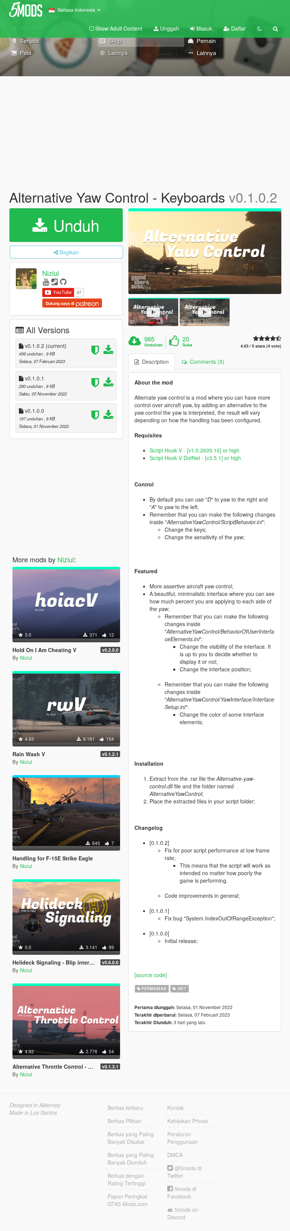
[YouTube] (45, 281)
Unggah (169, 28)
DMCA (175, 1155)
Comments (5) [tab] (205, 361)
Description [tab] (154, 361)
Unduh (74, 225)
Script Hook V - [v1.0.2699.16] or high (194, 450)
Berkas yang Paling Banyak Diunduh (131, 1158)
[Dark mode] (259, 28)
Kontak (175, 1107)
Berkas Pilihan (125, 1121)
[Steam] (54, 281)
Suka (187, 345)
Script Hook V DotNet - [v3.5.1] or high (195, 458)
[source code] (150, 975)
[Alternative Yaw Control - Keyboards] (204, 251)
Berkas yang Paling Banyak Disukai (131, 1137)
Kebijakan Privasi (187, 1121)
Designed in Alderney (34, 1105)
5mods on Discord (182, 1213)
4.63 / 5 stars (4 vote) (261, 346)
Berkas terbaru (125, 1107)
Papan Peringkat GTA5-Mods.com (128, 1200)
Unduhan (153, 345)
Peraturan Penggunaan (182, 1137)
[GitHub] (63, 281)
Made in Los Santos (33, 1112)
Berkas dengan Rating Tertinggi (126, 1179)
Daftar (238, 28)
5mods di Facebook (181, 1192)
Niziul (50, 273)
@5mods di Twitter (184, 1171)
